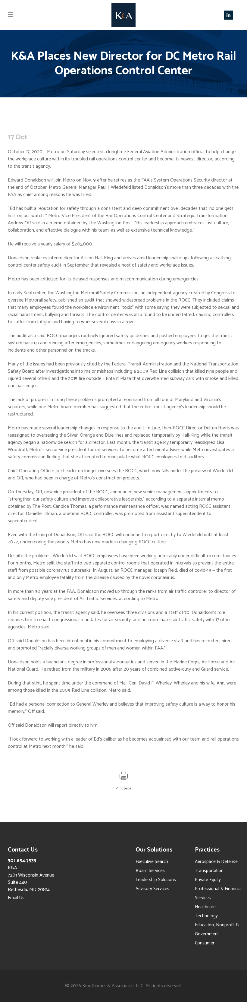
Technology (206, 916)
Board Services (150, 870)
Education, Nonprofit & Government (217, 929)
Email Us (16, 898)
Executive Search (152, 861)
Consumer (204, 943)
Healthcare (205, 907)
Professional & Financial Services (218, 893)
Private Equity (208, 879)
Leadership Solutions (156, 879)
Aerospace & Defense (216, 861)
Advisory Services (152, 889)
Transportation (209, 870)
